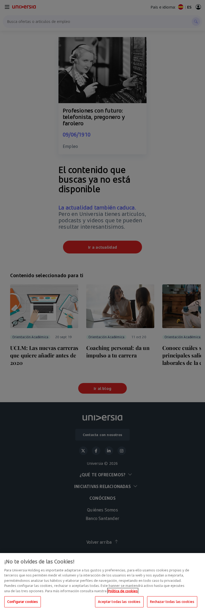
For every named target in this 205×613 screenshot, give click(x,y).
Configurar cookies (22, 601)
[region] (102, 583)
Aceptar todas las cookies (119, 601)
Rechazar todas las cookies (172, 601)
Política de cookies (123, 590)
